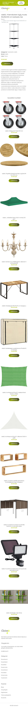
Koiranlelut (3, 672)
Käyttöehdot (4, 692)
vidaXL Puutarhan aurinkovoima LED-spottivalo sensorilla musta (14, 569)
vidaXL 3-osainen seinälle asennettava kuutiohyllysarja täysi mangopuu (14, 481)
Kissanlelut (3, 664)
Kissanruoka (4, 667)
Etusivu (3, 19)
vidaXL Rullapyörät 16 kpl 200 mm (14, 131)
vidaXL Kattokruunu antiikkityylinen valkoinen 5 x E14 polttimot (14, 262)
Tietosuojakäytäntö (6, 695)
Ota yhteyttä (4, 689)
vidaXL (15, 52)
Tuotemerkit (10, 52)
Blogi (2, 687)
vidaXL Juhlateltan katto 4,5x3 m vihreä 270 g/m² (14, 218)
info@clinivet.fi (4, 651)
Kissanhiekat (4, 662)
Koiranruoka (4, 675)
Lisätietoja (7, 63)
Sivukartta (3, 697)
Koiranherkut (4, 670)
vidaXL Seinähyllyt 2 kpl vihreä (14, 613)
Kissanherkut (4, 659)
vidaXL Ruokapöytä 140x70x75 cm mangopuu (14, 306)
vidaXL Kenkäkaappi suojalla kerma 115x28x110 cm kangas (14, 349)
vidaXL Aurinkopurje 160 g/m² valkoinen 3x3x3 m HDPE (14, 437)
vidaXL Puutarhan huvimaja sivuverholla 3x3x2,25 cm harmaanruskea (14, 525)
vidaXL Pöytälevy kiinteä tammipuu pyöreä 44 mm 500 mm (14, 174)
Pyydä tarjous (21, 3)
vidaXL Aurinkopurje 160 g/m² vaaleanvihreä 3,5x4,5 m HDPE (14, 393)
